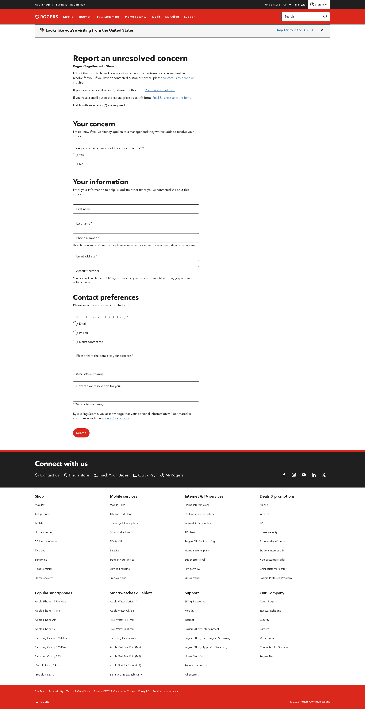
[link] (44, 4)
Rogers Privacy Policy (115, 418)
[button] (287, 4)
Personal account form (160, 90)
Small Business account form (171, 98)
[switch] (300, 4)
